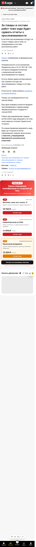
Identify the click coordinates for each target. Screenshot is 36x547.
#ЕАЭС (4, 155)
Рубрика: (5, 168)
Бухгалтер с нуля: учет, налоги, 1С (15, 202)
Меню (24, 545)
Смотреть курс (17, 212)
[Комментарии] (2, 53)
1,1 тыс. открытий (7, 172)
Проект (4, 58)
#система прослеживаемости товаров (15, 158)
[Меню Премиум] (15, 3)
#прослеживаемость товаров (12, 160)
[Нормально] (9, 152)
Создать (17, 544)
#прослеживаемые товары (11, 162)
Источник (5, 165)
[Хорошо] (3, 152)
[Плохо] (14, 152)
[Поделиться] (13, 53)
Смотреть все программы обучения (17, 262)
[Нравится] (5, 53)
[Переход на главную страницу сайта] (7, 3)
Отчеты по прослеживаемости (10, 21)
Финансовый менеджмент (12, 244)
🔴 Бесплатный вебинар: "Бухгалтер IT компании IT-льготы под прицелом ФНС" (17, 9)
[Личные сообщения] (26, 3)
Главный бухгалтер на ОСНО (13, 222)
